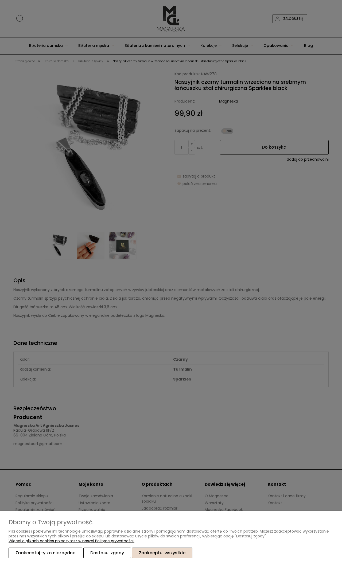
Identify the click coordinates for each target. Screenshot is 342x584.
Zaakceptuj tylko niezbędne (45, 553)
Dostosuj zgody (107, 553)
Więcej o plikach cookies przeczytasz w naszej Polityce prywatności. (71, 541)
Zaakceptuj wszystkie (162, 553)
